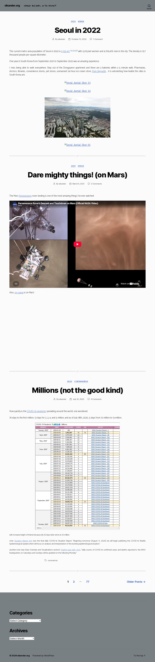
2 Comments (96, 184)
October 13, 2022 (78, 39)
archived (74, 50)
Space (81, 166)
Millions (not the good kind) (77, 390)
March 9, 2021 (79, 184)
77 (87, 581)
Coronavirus (81, 381)
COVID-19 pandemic (36, 411)
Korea (81, 21)
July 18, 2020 (78, 399)
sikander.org (12, 5)
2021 (73, 166)
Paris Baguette (99, 71)
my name (19, 293)
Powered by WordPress (43, 655)
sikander (61, 39)
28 (42, 535)
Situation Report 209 (23, 541)
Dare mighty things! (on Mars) (77, 174)
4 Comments (96, 399)
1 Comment (98, 39)
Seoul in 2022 (77, 30)
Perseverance (25, 196)
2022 (73, 21)
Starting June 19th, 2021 (70, 550)
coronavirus (53, 560)
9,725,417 (65, 51)
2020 (69, 381)
